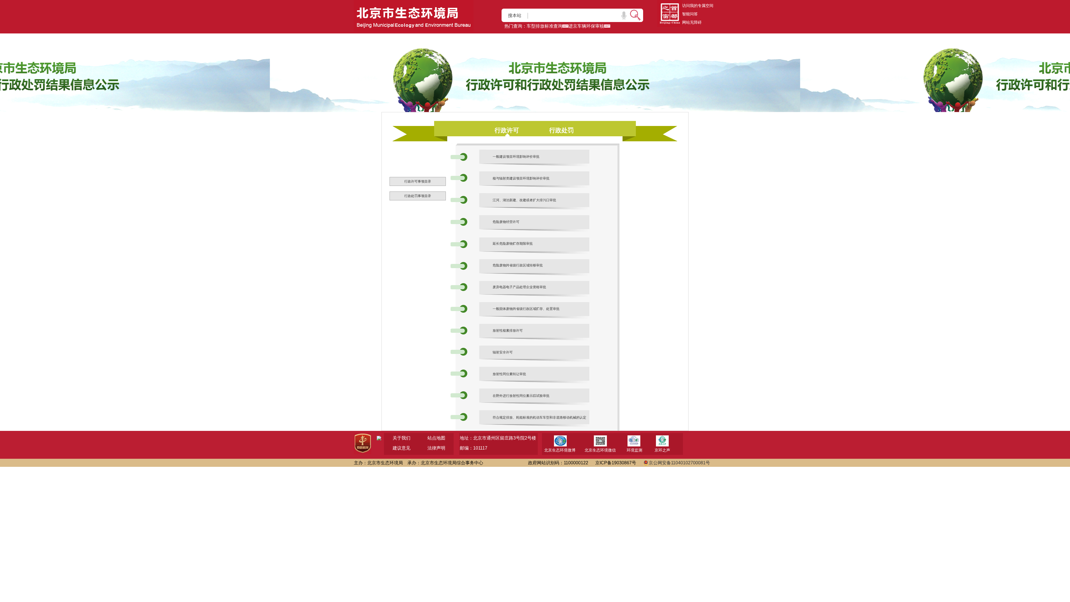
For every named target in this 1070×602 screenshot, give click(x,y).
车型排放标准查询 (544, 26)
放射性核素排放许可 (508, 330)
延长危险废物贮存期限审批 (513, 244)
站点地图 (436, 438)
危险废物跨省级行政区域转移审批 (518, 265)
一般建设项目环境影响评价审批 (516, 157)
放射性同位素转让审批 (509, 374)
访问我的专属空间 (697, 5)
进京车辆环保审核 (586, 26)
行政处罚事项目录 (417, 196)
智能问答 (690, 14)
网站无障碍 (692, 22)
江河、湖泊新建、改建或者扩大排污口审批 (524, 200)
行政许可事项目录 (417, 181)
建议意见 (401, 448)
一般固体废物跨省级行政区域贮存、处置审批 (526, 309)
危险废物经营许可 (506, 222)
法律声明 (436, 448)
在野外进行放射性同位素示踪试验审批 (521, 396)
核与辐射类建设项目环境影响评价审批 (521, 178)
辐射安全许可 (503, 352)
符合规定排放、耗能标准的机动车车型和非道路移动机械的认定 (539, 417)
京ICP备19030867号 (615, 462)
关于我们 (401, 438)
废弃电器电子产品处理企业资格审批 (519, 287)
